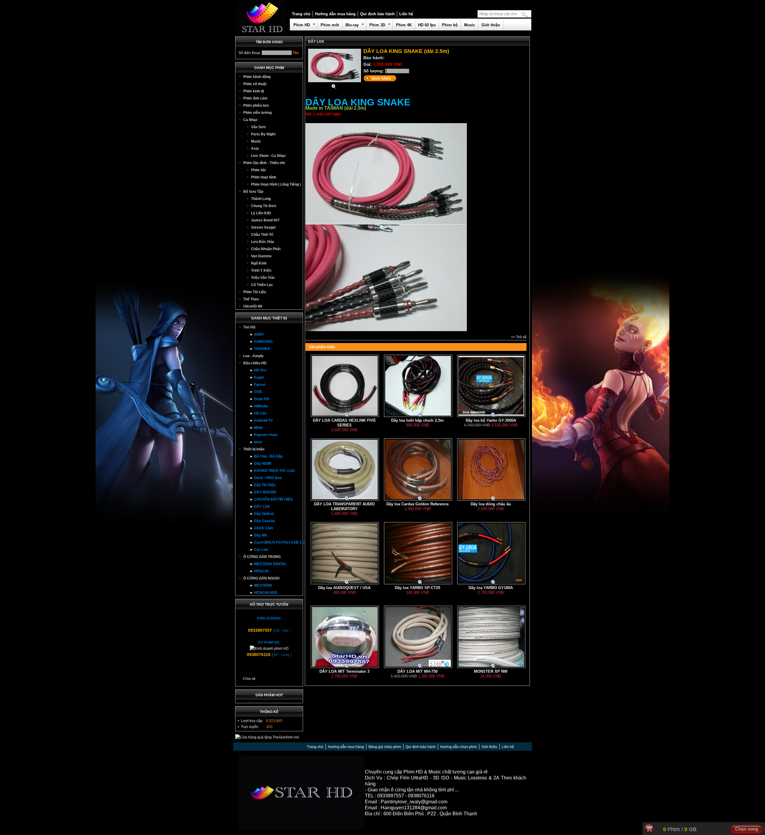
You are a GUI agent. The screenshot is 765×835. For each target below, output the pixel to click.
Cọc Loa (261, 550)
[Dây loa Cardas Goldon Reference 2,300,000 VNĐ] (417, 459)
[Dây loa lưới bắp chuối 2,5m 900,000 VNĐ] (417, 376)
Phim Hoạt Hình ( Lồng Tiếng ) (276, 184)
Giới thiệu (490, 25)
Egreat (259, 385)
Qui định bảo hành (377, 14)
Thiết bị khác (254, 449)
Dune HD (261, 399)
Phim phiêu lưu (256, 105)
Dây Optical (264, 514)
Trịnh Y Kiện (261, 270)
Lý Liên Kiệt (261, 213)
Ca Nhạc (250, 120)
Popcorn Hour (266, 435)
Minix (258, 428)
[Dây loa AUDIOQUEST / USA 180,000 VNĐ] (344, 543)
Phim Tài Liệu (254, 292)
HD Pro (260, 370)
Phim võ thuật (255, 84)
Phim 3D (377, 25)
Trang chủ (301, 14)
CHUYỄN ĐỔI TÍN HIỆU (273, 499)
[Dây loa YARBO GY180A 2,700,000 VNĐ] (490, 543)
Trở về (521, 337)
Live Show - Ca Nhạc (268, 156)
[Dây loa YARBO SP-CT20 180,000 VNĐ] (417, 543)
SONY (259, 334)
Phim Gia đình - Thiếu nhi (264, 163)
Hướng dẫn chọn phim (458, 747)
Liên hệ (406, 14)
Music (469, 25)
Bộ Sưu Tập (253, 191)
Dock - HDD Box (268, 478)
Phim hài (258, 170)
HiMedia (261, 406)
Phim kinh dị (253, 91)
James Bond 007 (265, 220)
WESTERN (263, 585)
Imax (258, 442)
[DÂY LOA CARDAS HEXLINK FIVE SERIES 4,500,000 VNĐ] (344, 376)
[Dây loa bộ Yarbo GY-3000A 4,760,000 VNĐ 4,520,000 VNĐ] (490, 376)
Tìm (296, 53)
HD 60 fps (427, 25)
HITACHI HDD (265, 593)
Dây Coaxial (264, 521)
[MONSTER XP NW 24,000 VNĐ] (490, 627)
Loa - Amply (253, 356)
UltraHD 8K (253, 306)
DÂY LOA (262, 506)
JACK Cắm (263, 528)
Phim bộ (450, 25)
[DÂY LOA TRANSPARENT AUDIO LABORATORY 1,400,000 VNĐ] (344, 459)
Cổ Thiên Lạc (262, 285)
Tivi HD (249, 327)
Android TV (263, 420)
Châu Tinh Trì (262, 235)
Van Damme (261, 256)
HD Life (260, 413)
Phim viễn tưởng (257, 113)
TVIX (258, 392)
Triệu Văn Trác (263, 278)
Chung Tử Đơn (263, 206)
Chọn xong (746, 828)
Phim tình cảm (255, 98)
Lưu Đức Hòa (262, 242)
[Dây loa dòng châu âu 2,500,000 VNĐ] (490, 459)
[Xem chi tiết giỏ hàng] (650, 831)
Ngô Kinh (259, 263)
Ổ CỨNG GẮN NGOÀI (261, 578)
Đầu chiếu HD (255, 363)
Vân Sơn (258, 127)
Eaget (259, 377)
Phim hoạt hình (263, 177)
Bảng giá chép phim (384, 747)
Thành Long (261, 199)
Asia (255, 148)
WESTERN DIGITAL (270, 564)
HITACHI (261, 571)
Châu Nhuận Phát (266, 249)
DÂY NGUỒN (265, 492)
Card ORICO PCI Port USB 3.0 (279, 542)
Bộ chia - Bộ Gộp (268, 456)
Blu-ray (352, 25)
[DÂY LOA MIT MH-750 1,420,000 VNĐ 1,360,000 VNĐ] (417, 627)
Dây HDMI (262, 463)
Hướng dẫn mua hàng (335, 14)
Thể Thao (251, 299)
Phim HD (301, 25)
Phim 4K (404, 25)
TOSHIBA (262, 349)
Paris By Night (263, 134)
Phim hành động (256, 77)
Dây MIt (260, 535)
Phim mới (330, 25)
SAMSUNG (263, 341)
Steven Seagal (263, 227)
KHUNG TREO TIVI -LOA (274, 471)
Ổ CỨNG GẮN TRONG (262, 557)
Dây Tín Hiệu (265, 485)
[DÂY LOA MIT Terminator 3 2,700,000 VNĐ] (344, 627)
